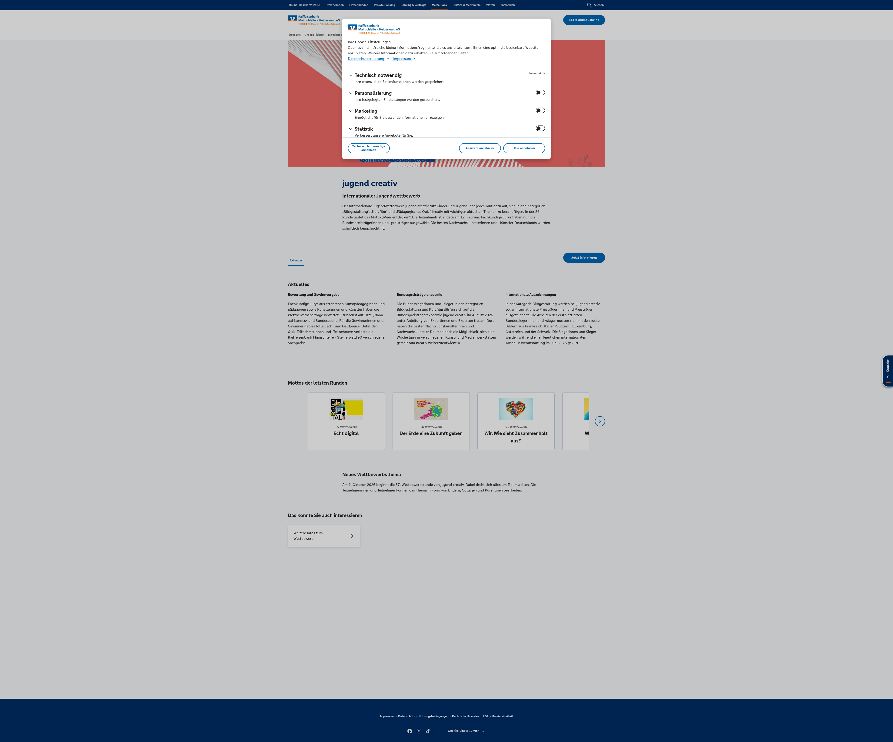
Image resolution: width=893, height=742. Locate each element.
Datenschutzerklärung (366, 58)
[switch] (540, 92)
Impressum (402, 58)
